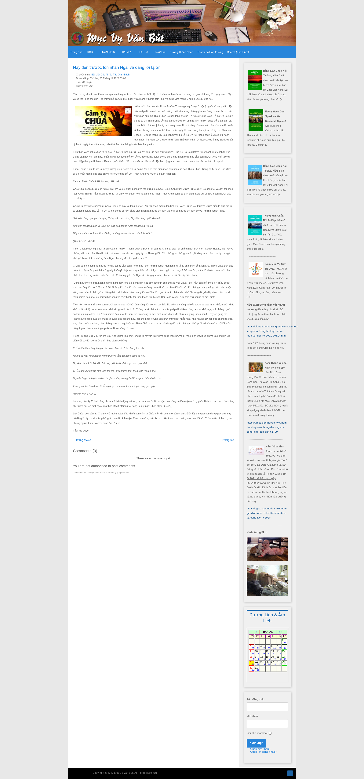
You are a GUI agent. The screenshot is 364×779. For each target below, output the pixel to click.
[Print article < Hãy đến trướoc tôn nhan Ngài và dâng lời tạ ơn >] (229, 74)
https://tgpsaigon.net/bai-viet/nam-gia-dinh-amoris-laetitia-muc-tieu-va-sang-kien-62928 (267, 513)
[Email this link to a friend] (233, 74)
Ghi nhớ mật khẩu (257, 732)
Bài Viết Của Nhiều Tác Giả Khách (110, 74)
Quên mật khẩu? (259, 748)
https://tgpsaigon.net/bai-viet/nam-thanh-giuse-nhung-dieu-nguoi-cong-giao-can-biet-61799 (267, 427)
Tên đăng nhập (256, 699)
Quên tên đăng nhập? (263, 751)
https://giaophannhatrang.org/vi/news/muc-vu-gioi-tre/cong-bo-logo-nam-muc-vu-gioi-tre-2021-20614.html (272, 331)
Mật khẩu (252, 716)
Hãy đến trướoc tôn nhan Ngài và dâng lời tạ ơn (117, 67)
